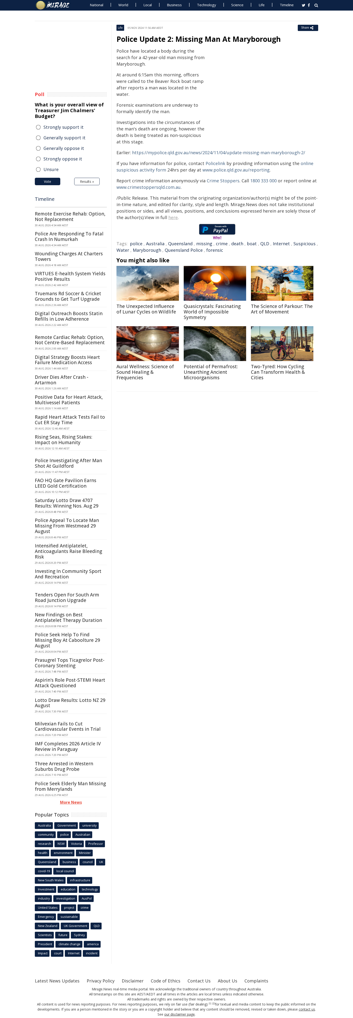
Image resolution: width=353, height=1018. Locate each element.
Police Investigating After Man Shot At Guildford (68, 463)
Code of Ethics (165, 981)
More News (71, 802)
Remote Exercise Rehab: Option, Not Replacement (70, 216)
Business (174, 4)
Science (237, 4)
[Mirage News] (55, 5)
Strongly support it (63, 127)
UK (101, 862)
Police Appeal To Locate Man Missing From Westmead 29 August (67, 525)
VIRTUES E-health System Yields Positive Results (70, 276)
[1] (210, 1003)
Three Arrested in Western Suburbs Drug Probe (64, 766)
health (42, 853)
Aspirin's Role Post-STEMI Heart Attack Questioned (70, 683)
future (62, 935)
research (44, 843)
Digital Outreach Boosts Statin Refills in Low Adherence (69, 316)
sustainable (69, 916)
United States (48, 907)
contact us (307, 1009)
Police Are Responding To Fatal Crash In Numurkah (69, 236)
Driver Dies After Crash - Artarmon (61, 380)
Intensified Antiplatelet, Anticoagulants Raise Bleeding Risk (68, 551)
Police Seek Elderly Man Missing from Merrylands (70, 786)
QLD (264, 243)
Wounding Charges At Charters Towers (69, 256)
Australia (155, 243)
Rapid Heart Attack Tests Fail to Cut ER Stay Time (70, 420)
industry (44, 898)
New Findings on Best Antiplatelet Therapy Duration (68, 617)
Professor (95, 843)
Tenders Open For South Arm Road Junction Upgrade (67, 597)
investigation (65, 898)
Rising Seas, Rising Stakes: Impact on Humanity (63, 440)
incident (91, 953)
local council (65, 871)
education (68, 889)
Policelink (215, 163)
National (96, 4)
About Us (227, 981)
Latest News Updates (57, 981)
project (69, 907)
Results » (87, 181)
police (136, 243)
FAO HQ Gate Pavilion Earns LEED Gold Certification (65, 483)
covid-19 (44, 871)
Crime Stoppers (223, 181)
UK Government (75, 926)
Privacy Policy (101, 981)
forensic (214, 250)
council (88, 862)
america (93, 944)
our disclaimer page (179, 1014)
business (69, 862)
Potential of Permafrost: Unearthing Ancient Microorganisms (211, 372)
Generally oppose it (63, 148)
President (45, 944)
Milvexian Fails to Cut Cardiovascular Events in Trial (68, 726)
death (237, 243)
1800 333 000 (263, 181)
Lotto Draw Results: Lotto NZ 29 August (70, 703)
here (173, 217)
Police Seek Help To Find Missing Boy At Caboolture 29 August (67, 640)
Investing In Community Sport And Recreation (68, 574)
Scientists (45, 935)
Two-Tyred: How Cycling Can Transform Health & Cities (278, 372)
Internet (281, 243)
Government (66, 825)
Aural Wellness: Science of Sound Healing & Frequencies (145, 372)
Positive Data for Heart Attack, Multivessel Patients (69, 400)
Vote (47, 181)
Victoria (76, 843)
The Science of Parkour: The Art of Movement (282, 309)
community (46, 834)
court (57, 953)
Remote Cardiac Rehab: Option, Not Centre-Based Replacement (70, 340)
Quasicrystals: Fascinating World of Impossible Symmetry (212, 311)
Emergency (46, 916)
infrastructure (80, 880)
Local (147, 4)
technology (90, 889)
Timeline (287, 4)
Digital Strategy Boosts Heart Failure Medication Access (67, 360)
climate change (69, 944)
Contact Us (199, 981)
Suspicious (304, 243)
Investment (46, 889)
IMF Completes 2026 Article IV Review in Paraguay (68, 746)
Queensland (180, 243)
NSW (61, 843)
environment (63, 853)
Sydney (79, 935)
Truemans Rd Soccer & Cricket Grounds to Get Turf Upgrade (68, 296)
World (123, 4)
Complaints (256, 981)
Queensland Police (184, 250)
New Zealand (47, 926)
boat (252, 243)
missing (204, 243)
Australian (82, 834)
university (89, 825)
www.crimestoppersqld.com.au (148, 187)
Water (122, 250)
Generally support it (64, 138)
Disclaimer (133, 981)
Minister (85, 853)
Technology (206, 4)
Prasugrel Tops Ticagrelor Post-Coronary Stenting (69, 663)
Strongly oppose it (62, 159)
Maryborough (147, 250)
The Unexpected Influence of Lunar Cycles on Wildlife (146, 309)
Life (262, 4)
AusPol (87, 898)
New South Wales (51, 880)
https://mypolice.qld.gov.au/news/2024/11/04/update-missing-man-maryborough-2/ (218, 152)
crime (222, 243)
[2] (213, 1003)
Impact (43, 953)
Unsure (51, 169)
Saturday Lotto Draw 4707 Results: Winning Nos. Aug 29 (66, 503)
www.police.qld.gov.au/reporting (236, 170)
